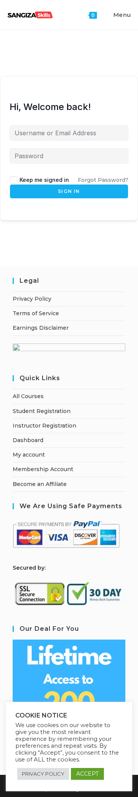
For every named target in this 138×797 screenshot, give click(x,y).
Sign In (69, 191)
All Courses (28, 396)
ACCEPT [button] (87, 773)
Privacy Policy (32, 298)
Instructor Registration (44, 425)
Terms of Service (36, 313)
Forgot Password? (103, 180)
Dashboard (28, 440)
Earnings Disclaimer (41, 327)
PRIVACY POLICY (43, 774)
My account (29, 454)
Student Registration (42, 411)
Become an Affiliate (40, 484)
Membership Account (43, 469)
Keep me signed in (44, 180)
